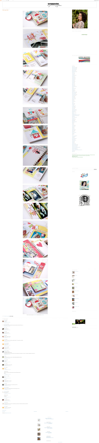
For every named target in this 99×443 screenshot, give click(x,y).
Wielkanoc (73, 139)
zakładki (73, 142)
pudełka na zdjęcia (74, 121)
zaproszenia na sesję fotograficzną (75, 147)
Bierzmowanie (73, 70)
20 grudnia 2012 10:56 (7, 404)
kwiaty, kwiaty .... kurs (76, 306)
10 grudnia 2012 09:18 (7, 369)
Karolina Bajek (5, 387)
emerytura (73, 82)
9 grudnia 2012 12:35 (7, 341)
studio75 (73, 130)
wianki (73, 137)
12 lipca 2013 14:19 (7, 408)
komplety (73, 96)
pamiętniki (73, 111)
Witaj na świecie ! (76, 302)
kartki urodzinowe (74, 94)
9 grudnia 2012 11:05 (7, 333)
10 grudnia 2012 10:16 (7, 374)
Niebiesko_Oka (5, 350)
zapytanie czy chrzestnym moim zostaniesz (76, 149)
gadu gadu (73, 85)
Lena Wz (5, 398)
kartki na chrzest (74, 92)
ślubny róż (50, 423)
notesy (72, 108)
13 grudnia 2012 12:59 (7, 389)
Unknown (5, 367)
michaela (5, 339)
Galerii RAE (35, 314)
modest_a (5, 363)
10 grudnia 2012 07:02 (7, 365)
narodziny (73, 107)
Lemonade (73, 101)
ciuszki (73, 74)
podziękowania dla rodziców (75, 115)
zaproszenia (73, 143)
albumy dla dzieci (74, 67)
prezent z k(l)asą (73, 117)
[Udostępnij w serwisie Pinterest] (12, 316)
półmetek (73, 116)
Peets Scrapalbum (48, 418)
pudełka (73, 120)
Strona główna (35, 411)
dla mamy (73, 80)
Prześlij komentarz (4, 410)
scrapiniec (73, 125)
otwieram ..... (75, 279)
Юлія (4, 379)
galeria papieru (73, 86)
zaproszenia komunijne (74, 144)
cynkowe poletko (48, 432)
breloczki (73, 72)
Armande (5, 320)
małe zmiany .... (75, 275)
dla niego (73, 81)
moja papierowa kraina (48, 427)
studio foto (73, 129)
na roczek (73, 106)
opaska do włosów (74, 110)
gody (72, 87)
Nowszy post (3, 411)
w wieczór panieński (74, 135)
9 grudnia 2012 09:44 (7, 322)
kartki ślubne (73, 93)
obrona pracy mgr (74, 109)
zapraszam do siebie (76, 271)
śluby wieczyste (73, 132)
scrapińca (43, 314)
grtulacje (73, 89)
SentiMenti (5, 402)
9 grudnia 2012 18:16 (7, 358)
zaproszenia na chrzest (74, 145)
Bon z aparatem (49, 428)
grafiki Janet (73, 88)
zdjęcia (73, 151)
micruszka (73, 104)
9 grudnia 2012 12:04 (7, 337)
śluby (72, 131)
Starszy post (67, 411)
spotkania (73, 128)
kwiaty (73, 100)
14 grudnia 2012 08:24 (7, 393)
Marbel (5, 331)
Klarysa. (5, 327)
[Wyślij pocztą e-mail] (9, 316)
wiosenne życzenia (76, 294)
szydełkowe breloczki (76, 298)
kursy (72, 99)
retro (72, 124)
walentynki (73, 136)
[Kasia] (5, 383)
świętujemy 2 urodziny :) (76, 290)
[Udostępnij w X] (11, 316)
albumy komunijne (74, 68)
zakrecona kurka (6, 391)
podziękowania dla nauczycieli (75, 114)
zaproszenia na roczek (74, 146)
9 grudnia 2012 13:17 (7, 354)
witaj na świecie (73, 140)
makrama (73, 103)
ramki (72, 123)
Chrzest (73, 73)
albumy (73, 66)
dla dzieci (73, 78)
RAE (72, 122)
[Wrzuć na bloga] (10, 316)
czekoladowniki (73, 75)
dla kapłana (73, 79)
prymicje (73, 118)
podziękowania (73, 113)
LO (72, 102)
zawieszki (73, 150)
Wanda (5, 335)
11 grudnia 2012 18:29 (7, 385)
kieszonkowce (73, 95)
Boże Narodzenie (74, 71)
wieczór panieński (74, 138)
